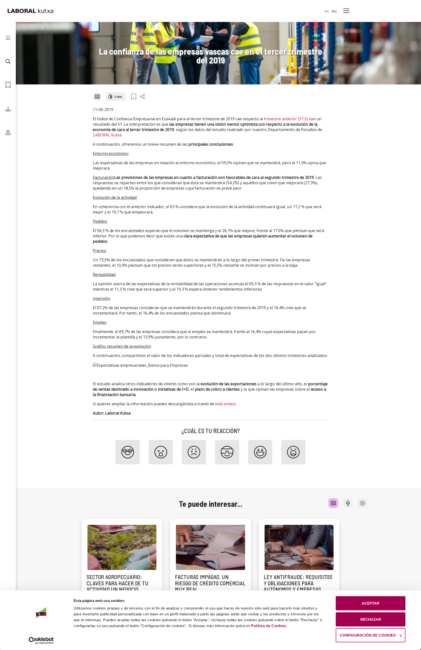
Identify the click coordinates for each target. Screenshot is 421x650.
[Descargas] (8, 109)
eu (334, 11)
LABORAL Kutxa (107, 135)
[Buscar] (8, 61)
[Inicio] (8, 38)
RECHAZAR (370, 619)
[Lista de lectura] (8, 85)
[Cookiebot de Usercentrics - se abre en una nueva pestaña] (41, 640)
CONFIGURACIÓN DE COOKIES (368, 635)
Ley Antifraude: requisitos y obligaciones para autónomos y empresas (298, 583)
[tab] (333, 503)
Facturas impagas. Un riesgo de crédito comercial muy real (210, 583)
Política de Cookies (268, 626)
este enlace (225, 403)
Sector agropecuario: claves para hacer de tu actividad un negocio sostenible (117, 586)
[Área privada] (8, 132)
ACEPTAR (370, 603)
